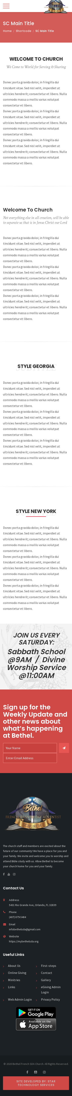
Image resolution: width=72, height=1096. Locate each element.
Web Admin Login (20, 999)
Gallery (46, 980)
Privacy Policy (50, 999)
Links (11, 987)
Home (7, 31)
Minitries (14, 980)
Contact (46, 973)
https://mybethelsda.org (24, 941)
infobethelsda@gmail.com (24, 929)
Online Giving (17, 973)
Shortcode (23, 31)
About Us (14, 966)
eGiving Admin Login (51, 989)
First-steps (48, 966)
